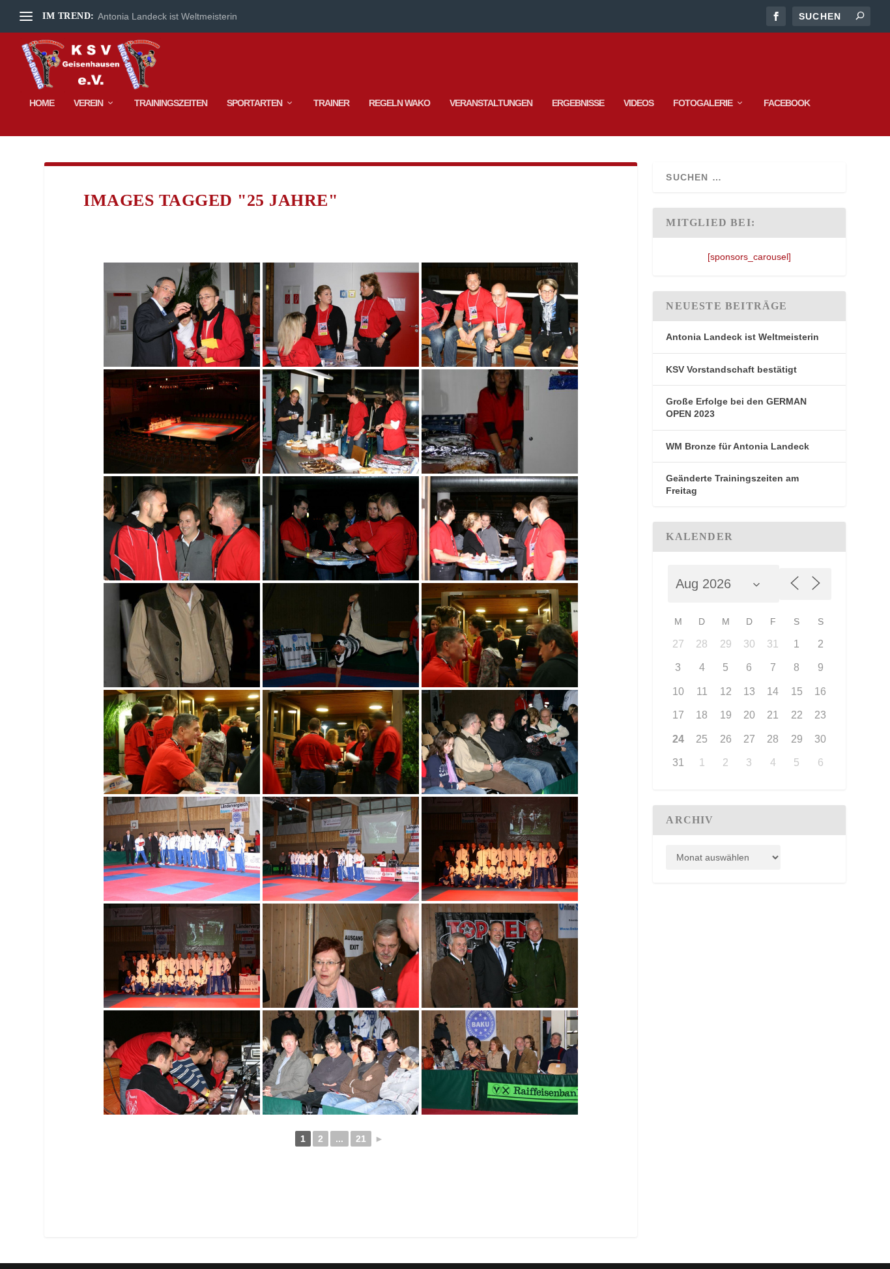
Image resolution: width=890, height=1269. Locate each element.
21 (361, 1139)
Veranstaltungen (491, 103)
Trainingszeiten (170, 103)
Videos (638, 103)
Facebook (787, 103)
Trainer (331, 103)
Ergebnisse (578, 103)
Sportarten (254, 103)
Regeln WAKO (399, 103)
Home (41, 103)
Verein (88, 103)
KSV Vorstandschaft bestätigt (731, 369)
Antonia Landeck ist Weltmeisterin (167, 16)
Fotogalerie (702, 103)
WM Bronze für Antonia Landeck (737, 446)
